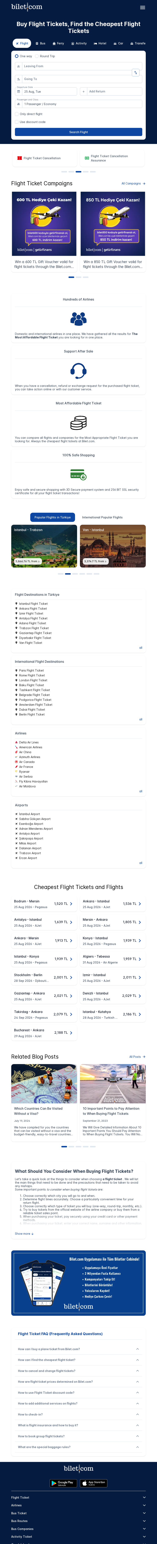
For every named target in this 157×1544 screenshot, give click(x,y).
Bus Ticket (19, 1513)
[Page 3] (78, 171)
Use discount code (33, 122)
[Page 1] (64, 171)
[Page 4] (86, 171)
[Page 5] (93, 171)
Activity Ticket (21, 1536)
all (140, 647)
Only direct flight (31, 114)
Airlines (16, 1505)
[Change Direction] (135, 72)
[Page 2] (71, 171)
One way (26, 56)
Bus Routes (19, 1521)
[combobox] (82, 66)
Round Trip (47, 56)
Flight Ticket (20, 1497)
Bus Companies (22, 1529)
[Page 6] (96, 574)
